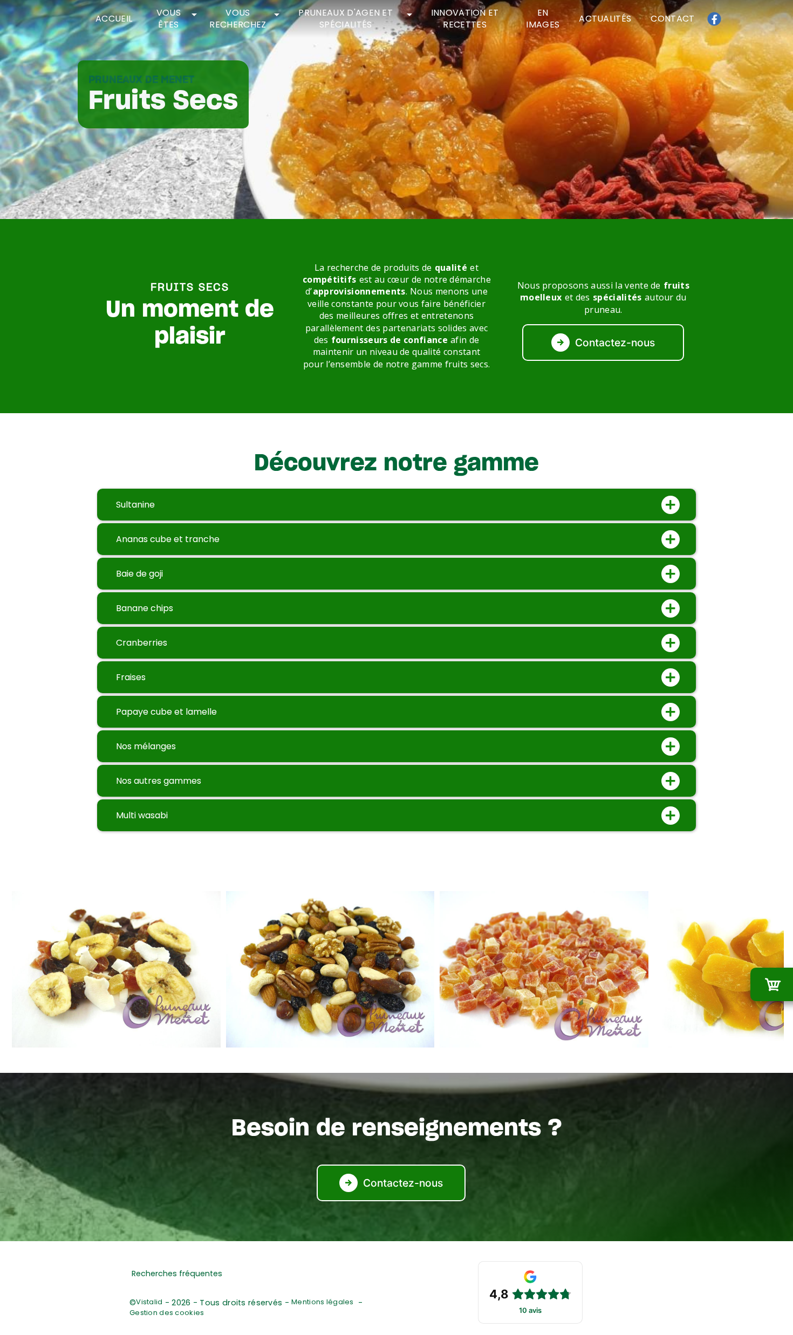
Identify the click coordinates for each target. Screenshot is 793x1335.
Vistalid (149, 1302)
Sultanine (135, 504)
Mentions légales (322, 1302)
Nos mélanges (146, 746)
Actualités (605, 18)
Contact (672, 18)
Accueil (113, 18)
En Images (542, 18)
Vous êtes (168, 18)
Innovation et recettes (465, 18)
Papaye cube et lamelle (166, 712)
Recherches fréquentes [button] (177, 1273)
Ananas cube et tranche (168, 539)
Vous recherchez (237, 18)
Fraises (131, 677)
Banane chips (144, 608)
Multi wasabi (142, 815)
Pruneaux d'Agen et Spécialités (345, 18)
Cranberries (141, 642)
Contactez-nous (615, 342)
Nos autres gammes (158, 781)
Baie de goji (139, 573)
